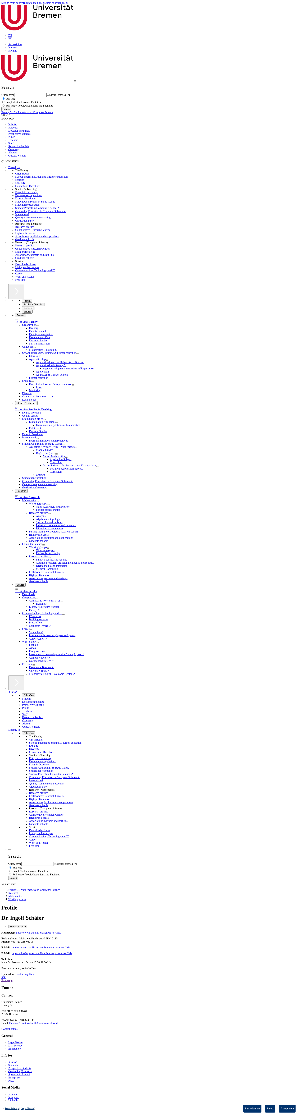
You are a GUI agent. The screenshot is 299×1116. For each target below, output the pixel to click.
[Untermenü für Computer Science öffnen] (43, 544)
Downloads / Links (25, 264)
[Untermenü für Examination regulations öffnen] (57, 422)
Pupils (11, 136)
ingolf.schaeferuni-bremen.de (42, 953)
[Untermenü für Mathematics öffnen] (37, 501)
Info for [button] (12, 691)
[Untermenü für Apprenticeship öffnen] (47, 360)
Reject (270, 1108)
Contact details (9, 1028)
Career (18, 273)
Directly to (14, 167)
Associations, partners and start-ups (34, 254)
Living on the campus (27, 267)
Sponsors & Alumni (19, 1074)
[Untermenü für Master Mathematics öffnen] (66, 457)
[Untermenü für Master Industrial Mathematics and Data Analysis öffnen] (97, 466)
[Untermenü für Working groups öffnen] (48, 504)
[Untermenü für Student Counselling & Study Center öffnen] (63, 444)
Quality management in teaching (33, 217)
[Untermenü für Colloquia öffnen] (34, 347)
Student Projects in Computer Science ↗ (37, 207)
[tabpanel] (149, 950)
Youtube (12, 1094)
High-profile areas (25, 233)
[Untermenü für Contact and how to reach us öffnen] (61, 601)
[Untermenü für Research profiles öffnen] (49, 513)
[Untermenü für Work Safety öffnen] (37, 642)
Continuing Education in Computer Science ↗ (40, 211)
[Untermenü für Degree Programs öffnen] (56, 453)
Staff (10, 143)
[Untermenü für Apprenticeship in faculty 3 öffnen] (67, 366)
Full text (10, 98)
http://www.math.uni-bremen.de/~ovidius (38, 932)
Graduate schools (24, 239)
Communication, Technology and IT (35, 270)
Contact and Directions (27, 186)
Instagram (13, 1097)
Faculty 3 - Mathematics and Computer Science (27, 112)
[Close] (16, 319)
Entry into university (26, 192)
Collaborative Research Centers (32, 229)
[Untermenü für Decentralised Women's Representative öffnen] (72, 384)
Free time (20, 279)
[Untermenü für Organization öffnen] (37, 325)
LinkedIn (13, 1100)
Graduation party (24, 220)
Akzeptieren (287, 1108)
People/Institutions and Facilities (23, 102)
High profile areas (25, 251)
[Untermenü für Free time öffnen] (33, 664)
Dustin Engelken (25, 974)
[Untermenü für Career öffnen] (30, 629)
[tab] (17, 926)
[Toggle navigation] (75, 80)
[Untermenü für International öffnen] (37, 438)
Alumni (12, 152)
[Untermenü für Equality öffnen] (32, 381)
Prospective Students (19, 1068)
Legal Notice (15, 1042)
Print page (6, 980)
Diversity (20, 182)
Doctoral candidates (19, 130)
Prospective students (19, 133)
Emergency (14, 1048)
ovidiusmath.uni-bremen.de (41, 947)
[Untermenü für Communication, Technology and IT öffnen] (63, 614)
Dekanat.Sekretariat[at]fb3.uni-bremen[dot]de (34, 1023)
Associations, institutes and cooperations (37, 236)
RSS (3, 977)
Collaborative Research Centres (32, 248)
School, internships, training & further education (41, 176)
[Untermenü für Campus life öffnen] (36, 598)
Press (11, 1080)
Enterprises (14, 1077)
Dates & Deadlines (25, 198)
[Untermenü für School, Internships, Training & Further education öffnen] (77, 353)
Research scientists (18, 146)
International (22, 214)
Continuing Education (20, 1071)
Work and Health (24, 276)
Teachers (13, 140)
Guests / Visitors (17, 155)
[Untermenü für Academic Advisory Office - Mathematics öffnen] (76, 447)
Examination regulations (28, 195)
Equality (19, 179)
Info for (12, 124)
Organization (22, 173)
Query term (8, 94)
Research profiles (24, 226)
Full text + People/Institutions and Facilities (29, 105)
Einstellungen (252, 1108)
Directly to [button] (14, 729)
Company (13, 149)
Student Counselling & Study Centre (35, 201)
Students (13, 127)
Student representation (27, 204)
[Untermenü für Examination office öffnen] (44, 419)
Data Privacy (15, 1045)
